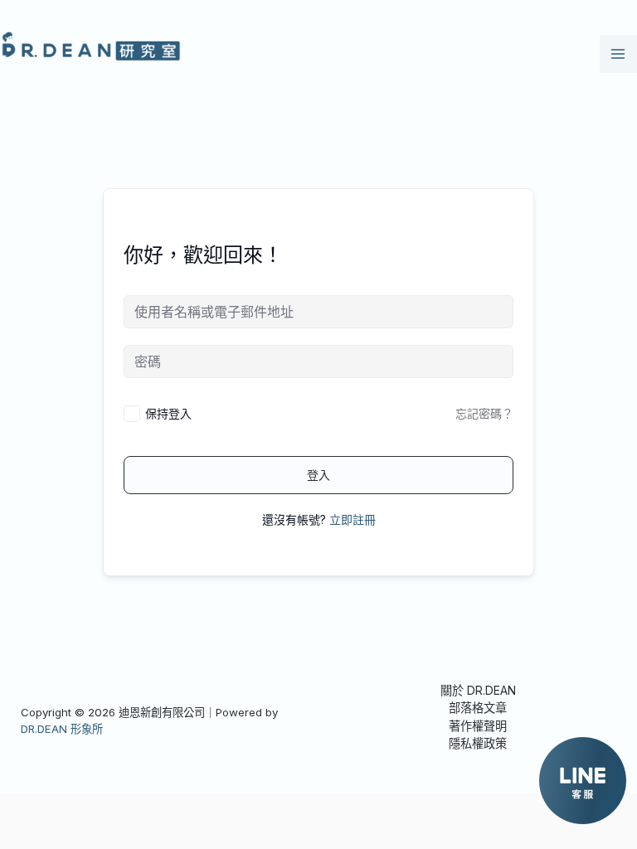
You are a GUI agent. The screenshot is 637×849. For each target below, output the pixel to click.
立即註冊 (352, 519)
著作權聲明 (478, 726)
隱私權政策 (478, 743)
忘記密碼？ (484, 413)
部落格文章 (478, 708)
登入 (318, 475)
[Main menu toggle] (618, 53)
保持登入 (168, 413)
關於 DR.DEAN (478, 690)
